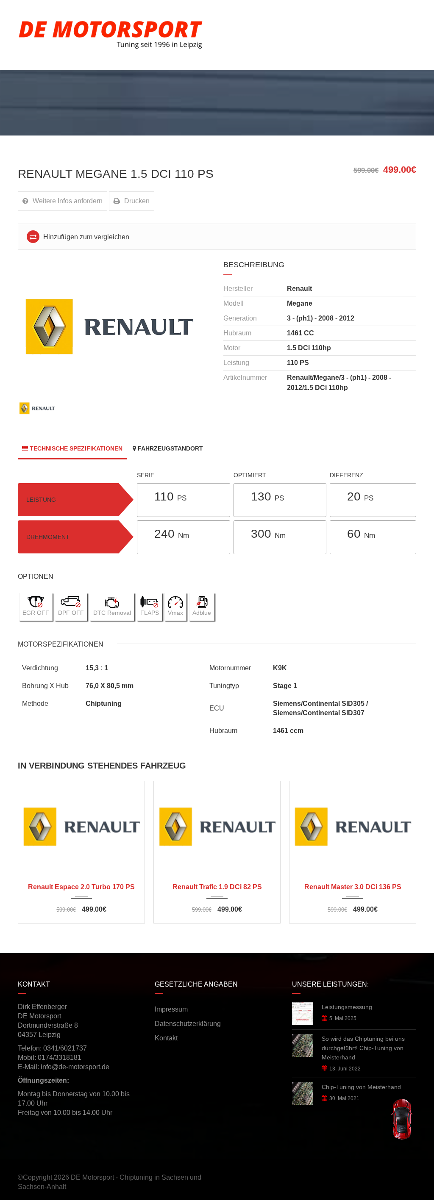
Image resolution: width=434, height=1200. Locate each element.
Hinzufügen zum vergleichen (85, 237)
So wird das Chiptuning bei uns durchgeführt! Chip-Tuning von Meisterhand (363, 1048)
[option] (114, 326)
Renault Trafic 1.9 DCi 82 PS (217, 886)
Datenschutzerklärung (188, 1023)
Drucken (137, 201)
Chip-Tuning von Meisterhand (361, 1087)
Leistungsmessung (347, 1007)
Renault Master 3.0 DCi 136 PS (352, 886)
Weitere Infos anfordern (68, 201)
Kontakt (166, 1038)
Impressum (171, 1009)
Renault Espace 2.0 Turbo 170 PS (81, 886)
